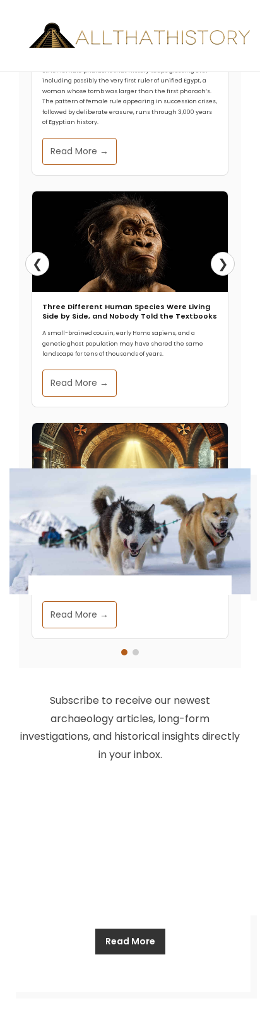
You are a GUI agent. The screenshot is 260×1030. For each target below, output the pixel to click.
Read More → (79, 151)
